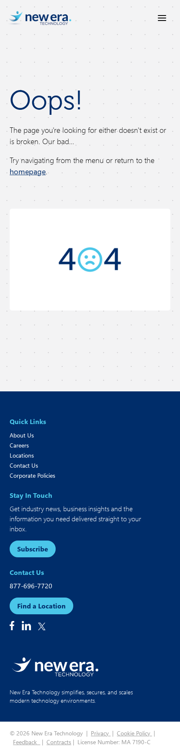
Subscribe (32, 548)
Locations (22, 455)
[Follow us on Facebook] (12, 625)
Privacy (101, 733)
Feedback (26, 742)
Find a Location (41, 605)
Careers (19, 445)
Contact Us (24, 465)
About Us (22, 435)
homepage (28, 171)
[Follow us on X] (42, 626)
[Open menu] (162, 18)
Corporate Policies (32, 475)
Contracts (58, 742)
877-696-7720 (31, 585)
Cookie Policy (134, 733)
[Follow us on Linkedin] (26, 625)
